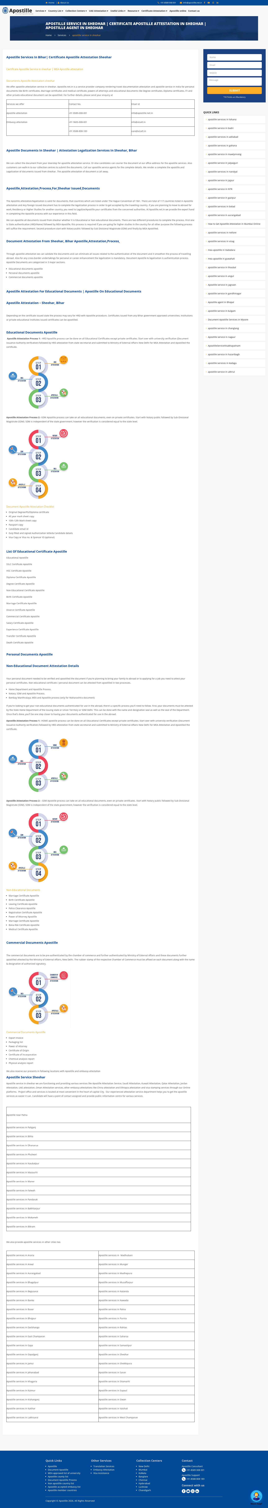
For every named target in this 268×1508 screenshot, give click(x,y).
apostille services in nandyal (222, 171)
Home (51, 2)
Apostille (52, 1466)
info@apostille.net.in (192, 2)
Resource (132, 10)
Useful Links (117, 10)
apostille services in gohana (222, 145)
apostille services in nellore (221, 232)
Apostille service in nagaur (221, 337)
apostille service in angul (220, 276)
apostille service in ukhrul (221, 371)
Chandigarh (145, 1490)
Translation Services (103, 1466)
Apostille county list (58, 1476)
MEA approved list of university (64, 1473)
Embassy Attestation (103, 1469)
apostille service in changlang (223, 328)
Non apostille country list (61, 1483)
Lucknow (143, 1486)
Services (40, 10)
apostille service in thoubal (221, 267)
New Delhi (144, 1466)
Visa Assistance (101, 1473)
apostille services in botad (221, 206)
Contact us (194, 10)
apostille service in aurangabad (224, 215)
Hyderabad (144, 1483)
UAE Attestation (97, 10)
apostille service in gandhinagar (224, 293)
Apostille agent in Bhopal (220, 302)
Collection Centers (75, 10)
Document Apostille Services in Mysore (227, 319)
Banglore (143, 1476)
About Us (64, 2)
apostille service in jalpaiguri (222, 162)
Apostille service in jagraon (221, 284)
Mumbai (143, 1469)
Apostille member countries (62, 1490)
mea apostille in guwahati (221, 258)
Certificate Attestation (153, 10)
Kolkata (142, 1473)
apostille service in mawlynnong (224, 154)
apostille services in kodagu (222, 363)
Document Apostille (58, 1469)
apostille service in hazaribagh (223, 354)
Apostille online (178, 10)
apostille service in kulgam (221, 310)
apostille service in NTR (219, 189)
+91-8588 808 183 (195, 1478)
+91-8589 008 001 (168, 2)
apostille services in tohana (221, 119)
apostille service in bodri (220, 128)
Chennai (143, 1479)
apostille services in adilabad (222, 136)
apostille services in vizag (220, 241)
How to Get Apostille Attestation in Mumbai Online (233, 223)
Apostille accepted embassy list (64, 1486)
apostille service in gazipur (221, 197)
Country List (54, 10)
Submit (234, 90)
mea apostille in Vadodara (221, 249)
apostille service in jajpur (220, 180)
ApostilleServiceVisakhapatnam (223, 345)
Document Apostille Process (62, 1479)
